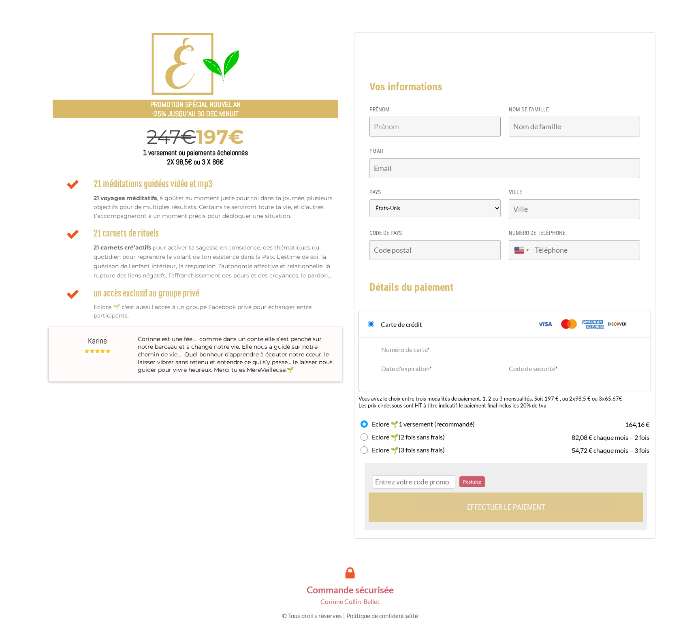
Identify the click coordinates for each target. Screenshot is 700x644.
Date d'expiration (405, 368)
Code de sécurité (532, 368)
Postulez (472, 482)
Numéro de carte (404, 349)
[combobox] (520, 250)
